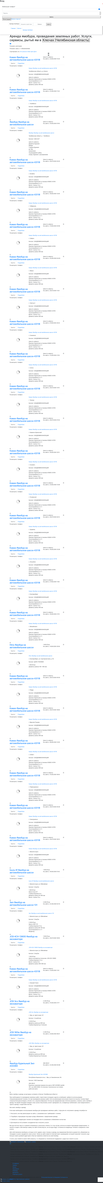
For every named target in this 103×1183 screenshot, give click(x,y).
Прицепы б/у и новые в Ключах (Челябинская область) (23, 1161)
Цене (31, 51)
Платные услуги (17, 1174)
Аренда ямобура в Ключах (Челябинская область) (52, 1156)
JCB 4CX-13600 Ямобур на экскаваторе (23, 937)
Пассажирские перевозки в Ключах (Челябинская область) (81, 1147)
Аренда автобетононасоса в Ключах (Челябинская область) (52, 1159)
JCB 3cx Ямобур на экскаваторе (19, 1002)
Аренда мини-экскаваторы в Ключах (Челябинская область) (52, 1147)
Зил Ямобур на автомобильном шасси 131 (23, 903)
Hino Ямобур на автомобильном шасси (22, 646)
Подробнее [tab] (21, 63)
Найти (49, 24)
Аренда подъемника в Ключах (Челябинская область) (81, 1149)
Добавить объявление (7, 1179)
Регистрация (7, 19)
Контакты (15, 1172)
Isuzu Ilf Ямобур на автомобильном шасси (22, 871)
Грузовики (16, 1169)
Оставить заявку (6, 1181)
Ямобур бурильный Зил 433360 (22, 1064)
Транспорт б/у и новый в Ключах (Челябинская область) (23, 1149)
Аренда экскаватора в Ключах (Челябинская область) (23, 1154)
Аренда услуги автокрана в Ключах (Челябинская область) (23, 1159)
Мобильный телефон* (8, 6)
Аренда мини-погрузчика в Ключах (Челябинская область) (81, 1151)
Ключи (40, 24)
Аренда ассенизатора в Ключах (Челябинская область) (52, 1154)
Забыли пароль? (16, 19)
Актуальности (24, 51)
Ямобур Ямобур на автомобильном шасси (22, 123)
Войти (51, 17)
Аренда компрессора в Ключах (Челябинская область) (52, 1161)
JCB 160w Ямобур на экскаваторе (20, 1033)
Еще (69, 1158)
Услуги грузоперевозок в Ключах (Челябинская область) (23, 1151)
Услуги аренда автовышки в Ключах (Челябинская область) (52, 1151)
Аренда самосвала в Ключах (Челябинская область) (52, 1149)
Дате (35, 51)
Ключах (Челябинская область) (66, 40)
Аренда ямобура (14, 23)
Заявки (15, 1165)
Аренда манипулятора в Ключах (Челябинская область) (23, 1156)
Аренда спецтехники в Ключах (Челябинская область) (23, 1147)
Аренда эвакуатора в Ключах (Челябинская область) (81, 1154)
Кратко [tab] (13, 63)
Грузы (14, 1167)
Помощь (15, 1170)
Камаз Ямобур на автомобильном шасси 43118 (25, 58)
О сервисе (16, 1163)
